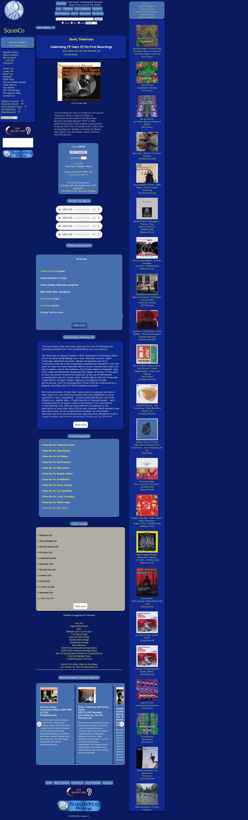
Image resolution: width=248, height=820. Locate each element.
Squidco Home (10, 52)
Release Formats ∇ (12, 101)
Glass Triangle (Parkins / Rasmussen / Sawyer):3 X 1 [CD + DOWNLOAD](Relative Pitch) (147, 558)
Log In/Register (82, 8)
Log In (67, 171)
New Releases (62, 13)
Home (49, 782)
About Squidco (11, 54)
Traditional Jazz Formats (79, 658)
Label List (8, 71)
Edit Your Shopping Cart (17, 45)
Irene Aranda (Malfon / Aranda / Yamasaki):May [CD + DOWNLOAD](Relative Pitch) (147, 264)
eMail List (8, 74)
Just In (74, 13)
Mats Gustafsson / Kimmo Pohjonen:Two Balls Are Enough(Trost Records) (147, 811)
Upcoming (97, 13)
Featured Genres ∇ (12, 104)
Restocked (85, 13)
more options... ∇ (46, 27)
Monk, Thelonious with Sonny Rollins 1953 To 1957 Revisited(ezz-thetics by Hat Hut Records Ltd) (93, 712)
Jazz (79, 628)
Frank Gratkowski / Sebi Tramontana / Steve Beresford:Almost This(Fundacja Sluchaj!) (147, 409)
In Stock (78, 163)
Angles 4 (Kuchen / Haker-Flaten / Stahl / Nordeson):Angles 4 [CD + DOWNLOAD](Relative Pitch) (147, 522)
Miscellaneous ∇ (10, 112)
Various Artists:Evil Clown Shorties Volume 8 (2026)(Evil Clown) (147, 123)
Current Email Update (14, 82)
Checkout (8, 63)
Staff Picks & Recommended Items (79, 647)
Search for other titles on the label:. (79, 665)
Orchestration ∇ (10, 109)
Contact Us (8, 95)
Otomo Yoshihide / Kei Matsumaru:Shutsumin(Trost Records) (147, 774)
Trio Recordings (79, 634)
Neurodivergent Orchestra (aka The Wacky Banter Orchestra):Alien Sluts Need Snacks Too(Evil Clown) (147, 52)
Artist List (8, 68)
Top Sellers (8, 87)
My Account (9, 57)
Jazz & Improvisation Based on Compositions (79, 653)
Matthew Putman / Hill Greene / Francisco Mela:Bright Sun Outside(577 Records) (147, 301)
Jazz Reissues (79, 645)
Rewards (7, 76)
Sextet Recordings (79, 642)
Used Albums (10, 84)
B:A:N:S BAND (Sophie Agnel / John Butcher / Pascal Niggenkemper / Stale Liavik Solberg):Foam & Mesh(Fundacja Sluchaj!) (147, 373)
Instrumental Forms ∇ (13, 106)
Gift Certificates (11, 90)
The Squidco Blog (12, 93)
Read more (79, 325)
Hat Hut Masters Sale (79, 656)
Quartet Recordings (79, 637)
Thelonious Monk (49, 271)
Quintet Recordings (79, 639)
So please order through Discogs (78, 190)
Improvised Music (79, 626)
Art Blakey (45, 305)
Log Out (9, 60)
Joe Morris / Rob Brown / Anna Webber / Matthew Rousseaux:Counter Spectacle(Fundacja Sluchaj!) (147, 335)
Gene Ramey (47, 298)
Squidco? (97, 8)
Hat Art (79, 623)
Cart (58, 8)
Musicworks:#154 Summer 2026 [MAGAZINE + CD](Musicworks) (147, 602)
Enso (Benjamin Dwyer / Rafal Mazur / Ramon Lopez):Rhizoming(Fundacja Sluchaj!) (147, 189)
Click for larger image (79, 103)
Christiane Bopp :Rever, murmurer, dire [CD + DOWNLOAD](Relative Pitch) (147, 485)
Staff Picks (8, 79)
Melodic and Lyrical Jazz (79, 631)
